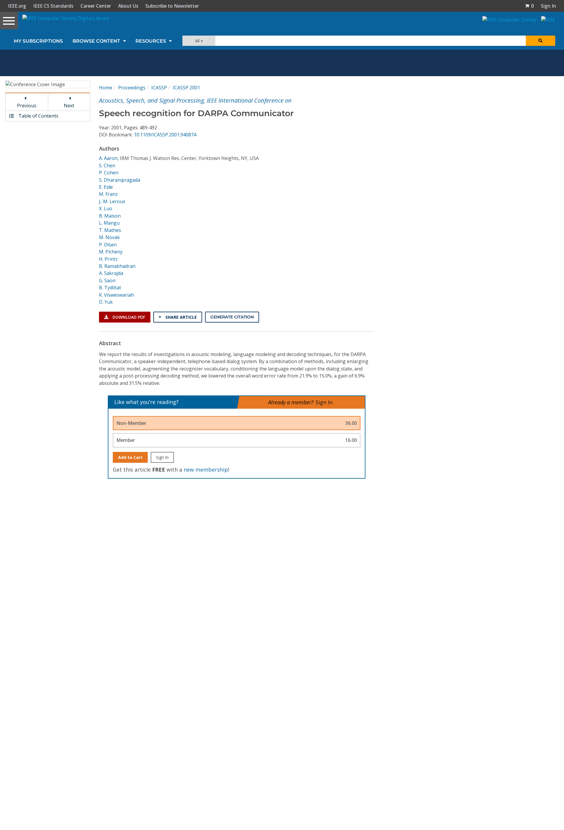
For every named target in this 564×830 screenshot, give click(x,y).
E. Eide (106, 187)
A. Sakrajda (111, 273)
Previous (26, 105)
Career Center (95, 6)
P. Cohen (108, 172)
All (198, 41)
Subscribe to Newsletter (172, 6)
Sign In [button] (548, 6)
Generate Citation (232, 317)
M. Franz (108, 194)
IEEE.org (17, 6)
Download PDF (128, 317)
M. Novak (109, 237)
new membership (206, 469)
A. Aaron (108, 158)
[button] (529, 6)
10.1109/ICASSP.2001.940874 (165, 134)
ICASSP (159, 87)
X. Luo (105, 208)
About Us (128, 6)
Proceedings (131, 87)
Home (105, 87)
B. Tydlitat (110, 287)
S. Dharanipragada (119, 180)
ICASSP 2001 (186, 87)
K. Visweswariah (116, 295)
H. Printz (108, 259)
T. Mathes (110, 230)
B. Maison (110, 216)
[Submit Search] (540, 41)
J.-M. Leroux (112, 201)
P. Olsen (108, 244)
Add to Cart (130, 457)
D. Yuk (106, 302)
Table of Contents (37, 116)
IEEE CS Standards (53, 6)
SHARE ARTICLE (180, 317)
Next (69, 105)
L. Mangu (109, 223)
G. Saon (107, 280)
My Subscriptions (38, 41)
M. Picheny (110, 251)
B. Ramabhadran (117, 266)
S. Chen (107, 165)
